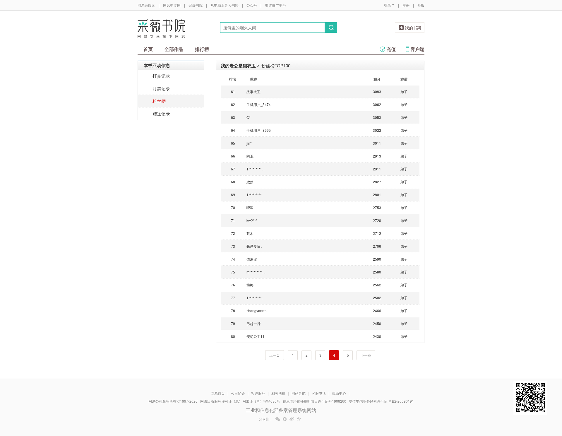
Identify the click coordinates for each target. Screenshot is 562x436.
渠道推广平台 (275, 5)
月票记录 (161, 88)
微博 (291, 419)
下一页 (366, 355)
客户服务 (258, 393)
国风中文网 (172, 5)
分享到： (266, 419)
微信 (277, 419)
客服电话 (319, 393)
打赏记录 (161, 76)
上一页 (274, 355)
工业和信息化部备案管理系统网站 (281, 410)
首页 (148, 49)
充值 (391, 49)
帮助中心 (339, 393)
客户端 (417, 49)
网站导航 (299, 393)
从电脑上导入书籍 (224, 5)
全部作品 (174, 49)
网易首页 (218, 393)
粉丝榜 (159, 101)
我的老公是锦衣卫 (238, 65)
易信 (284, 419)
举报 (420, 5)
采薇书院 (196, 5)
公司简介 (238, 393)
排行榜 (202, 49)
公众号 (251, 5)
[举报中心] (440, 401)
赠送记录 (161, 113)
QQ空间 (299, 419)
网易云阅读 (146, 5)
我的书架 (413, 27)
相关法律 (278, 393)
